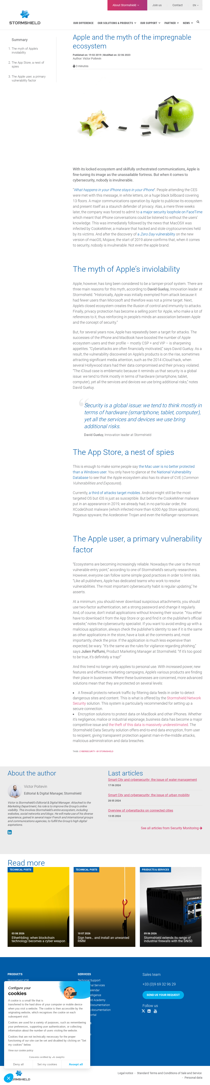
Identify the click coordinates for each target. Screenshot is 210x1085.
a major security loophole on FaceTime (171, 212)
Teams (82, 1029)
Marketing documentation (94, 1010)
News (81, 1039)
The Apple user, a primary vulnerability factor (29, 78)
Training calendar (89, 990)
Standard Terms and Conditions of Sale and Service (169, 1073)
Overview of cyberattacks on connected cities (140, 810)
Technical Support (89, 980)
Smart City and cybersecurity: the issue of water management (152, 780)
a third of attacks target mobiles (114, 493)
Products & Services (155, 869)
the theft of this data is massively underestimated (148, 725)
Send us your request (163, 995)
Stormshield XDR (18, 980)
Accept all (76, 1064)
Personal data (193, 1077)
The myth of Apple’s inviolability (25, 50)
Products (15, 974)
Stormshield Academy (91, 1000)
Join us (157, 5)
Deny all (18, 1064)
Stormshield (124, 5)
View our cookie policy (20, 1050)
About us (84, 1023)
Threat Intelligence (89, 995)
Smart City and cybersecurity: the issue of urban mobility (149, 795)
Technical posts (20, 869)
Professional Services (91, 985)
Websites (83, 1044)
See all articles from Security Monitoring (170, 828)
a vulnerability (156, 234)
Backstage (84, 1034)
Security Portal (87, 1014)
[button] (9, 1078)
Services (84, 974)
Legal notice (125, 1073)
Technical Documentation (94, 1005)
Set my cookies (47, 1064)
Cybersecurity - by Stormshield (96, 751)
